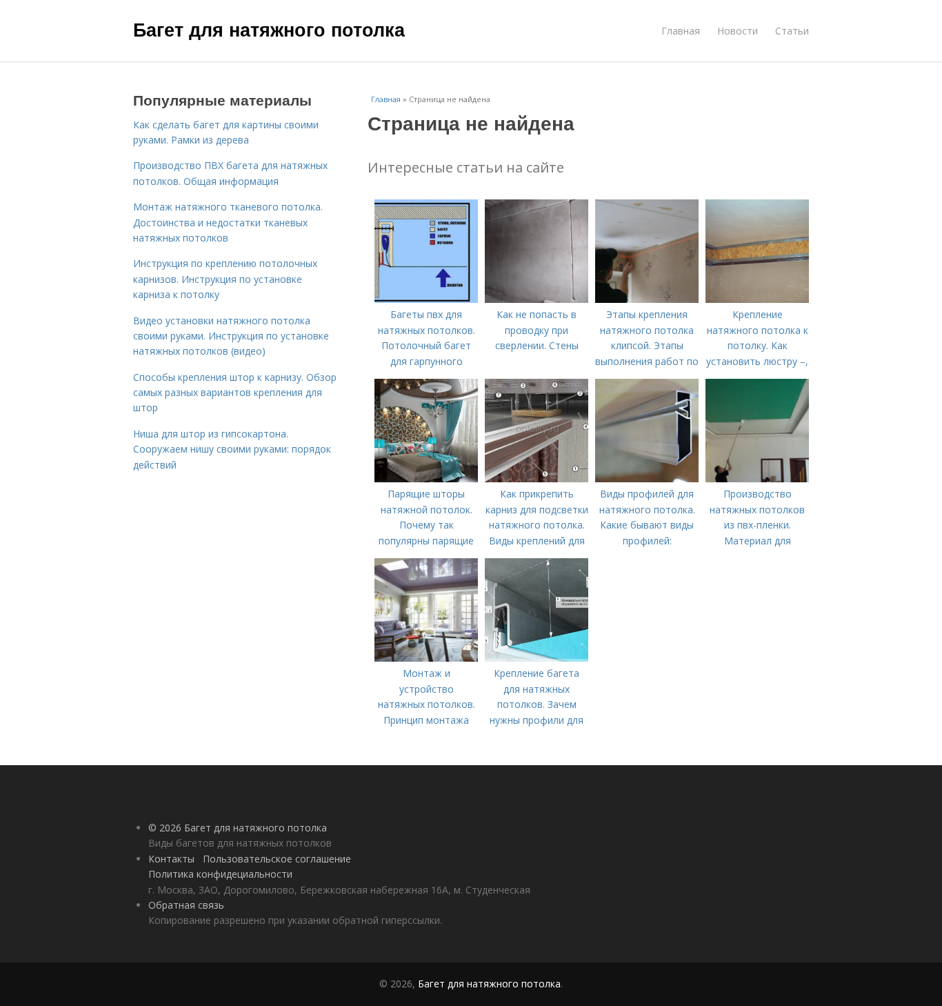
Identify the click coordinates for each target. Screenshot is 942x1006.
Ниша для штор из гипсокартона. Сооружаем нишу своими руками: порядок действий (232, 449)
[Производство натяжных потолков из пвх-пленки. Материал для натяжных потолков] (757, 478)
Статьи (792, 30)
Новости (737, 30)
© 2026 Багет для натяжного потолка (237, 827)
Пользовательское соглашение (277, 858)
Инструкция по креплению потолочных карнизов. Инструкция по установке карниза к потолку (225, 279)
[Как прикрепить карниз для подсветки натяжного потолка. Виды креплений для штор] (536, 478)
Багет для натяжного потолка (269, 29)
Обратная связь (186, 904)
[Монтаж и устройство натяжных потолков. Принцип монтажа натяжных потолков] (426, 657)
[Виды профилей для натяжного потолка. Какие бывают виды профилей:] (647, 478)
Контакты (171, 858)
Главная (680, 30)
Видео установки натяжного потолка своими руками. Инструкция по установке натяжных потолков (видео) (231, 336)
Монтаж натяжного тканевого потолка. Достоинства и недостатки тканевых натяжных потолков (228, 222)
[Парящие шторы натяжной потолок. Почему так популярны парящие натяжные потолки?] (426, 478)
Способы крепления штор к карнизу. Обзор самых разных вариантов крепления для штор (235, 393)
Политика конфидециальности (220, 873)
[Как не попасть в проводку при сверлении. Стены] (536, 299)
